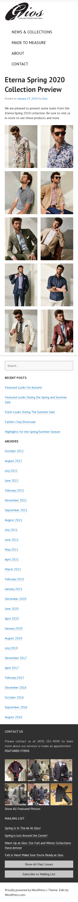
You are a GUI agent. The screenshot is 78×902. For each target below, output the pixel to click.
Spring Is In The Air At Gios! (23, 828)
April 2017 (12, 668)
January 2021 (13, 589)
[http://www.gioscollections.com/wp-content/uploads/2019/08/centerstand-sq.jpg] (39, 785)
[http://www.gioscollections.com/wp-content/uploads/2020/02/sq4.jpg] (16, 760)
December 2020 (15, 599)
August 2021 (13, 520)
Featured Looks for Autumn (23, 387)
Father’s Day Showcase (20, 422)
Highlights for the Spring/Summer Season (32, 432)
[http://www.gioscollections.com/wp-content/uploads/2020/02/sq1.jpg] (16, 785)
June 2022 (12, 480)
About (18, 53)
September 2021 (16, 510)
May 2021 (11, 549)
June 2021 (12, 540)
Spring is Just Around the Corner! (26, 835)
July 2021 (11, 530)
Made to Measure (29, 42)
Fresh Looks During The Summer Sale (30, 412)
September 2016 (16, 707)
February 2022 (14, 490)
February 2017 (14, 678)
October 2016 (14, 697)
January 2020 (13, 628)
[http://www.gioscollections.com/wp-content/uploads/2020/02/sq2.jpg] (61, 760)
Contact (20, 64)
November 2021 (16, 500)
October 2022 (14, 451)
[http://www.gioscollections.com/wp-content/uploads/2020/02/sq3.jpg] (39, 760)
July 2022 (11, 471)
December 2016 (15, 687)
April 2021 (12, 559)
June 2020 (12, 609)
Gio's (45, 98)
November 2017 (16, 658)
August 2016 (13, 717)
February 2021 (14, 579)
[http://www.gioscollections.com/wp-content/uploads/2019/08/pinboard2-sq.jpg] (61, 785)
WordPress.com (15, 895)
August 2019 (13, 638)
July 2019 (11, 648)
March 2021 (13, 569)
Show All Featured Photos (22, 809)
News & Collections (32, 32)
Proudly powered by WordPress (25, 890)
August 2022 (13, 461)
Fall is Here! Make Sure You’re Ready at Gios (34, 855)
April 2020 (12, 618)
